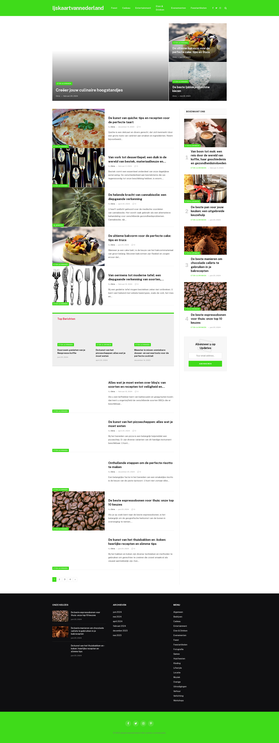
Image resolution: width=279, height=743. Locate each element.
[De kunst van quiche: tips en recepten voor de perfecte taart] (78, 128)
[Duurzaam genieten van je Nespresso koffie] (74, 336)
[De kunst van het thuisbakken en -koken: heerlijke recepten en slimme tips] (78, 550)
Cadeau (126, 8)
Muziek (176, 677)
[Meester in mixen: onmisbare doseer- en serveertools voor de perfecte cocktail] (151, 336)
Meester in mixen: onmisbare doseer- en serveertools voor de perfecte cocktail (151, 353)
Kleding (177, 663)
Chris (58, 96)
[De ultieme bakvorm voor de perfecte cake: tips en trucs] (198, 42)
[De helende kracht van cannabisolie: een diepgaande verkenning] (78, 207)
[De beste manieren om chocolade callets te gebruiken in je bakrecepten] (205, 240)
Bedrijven (177, 617)
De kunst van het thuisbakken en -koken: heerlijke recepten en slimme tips (137, 542)
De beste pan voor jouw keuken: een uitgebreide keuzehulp (207, 211)
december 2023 (120, 631)
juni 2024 (117, 612)
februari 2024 (119, 626)
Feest (114, 8)
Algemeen (58, 225)
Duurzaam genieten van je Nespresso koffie (71, 351)
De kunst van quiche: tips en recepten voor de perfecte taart (139, 120)
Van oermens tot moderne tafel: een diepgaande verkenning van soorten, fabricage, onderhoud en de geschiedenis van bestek (138, 277)
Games (176, 654)
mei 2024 (117, 617)
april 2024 (117, 621)
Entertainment (143, 8)
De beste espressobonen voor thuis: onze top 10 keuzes (141, 502)
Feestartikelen (199, 8)
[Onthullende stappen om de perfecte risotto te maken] (78, 471)
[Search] (225, 8)
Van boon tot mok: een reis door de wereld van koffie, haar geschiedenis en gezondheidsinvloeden (208, 157)
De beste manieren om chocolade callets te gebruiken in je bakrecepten (206, 265)
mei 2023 (117, 635)
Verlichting (178, 696)
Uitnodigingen (180, 686)
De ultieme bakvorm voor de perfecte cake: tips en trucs (191, 50)
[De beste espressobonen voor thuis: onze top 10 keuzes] (78, 511)
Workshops (178, 700)
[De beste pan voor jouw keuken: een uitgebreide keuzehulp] (205, 188)
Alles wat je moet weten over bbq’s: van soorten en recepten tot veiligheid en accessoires (137, 385)
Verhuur (177, 691)
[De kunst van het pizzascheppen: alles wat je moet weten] (113, 336)
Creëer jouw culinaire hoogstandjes (89, 90)
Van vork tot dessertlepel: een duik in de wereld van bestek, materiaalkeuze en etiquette (137, 159)
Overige (177, 682)
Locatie (176, 672)
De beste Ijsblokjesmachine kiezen (191, 89)
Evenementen (178, 8)
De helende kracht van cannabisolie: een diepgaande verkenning (137, 197)
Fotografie (178, 649)
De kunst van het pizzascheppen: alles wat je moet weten (110, 353)
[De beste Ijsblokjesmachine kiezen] (198, 81)
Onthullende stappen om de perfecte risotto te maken (140, 465)
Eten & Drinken (160, 8)
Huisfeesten (179, 658)
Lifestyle (177, 668)
